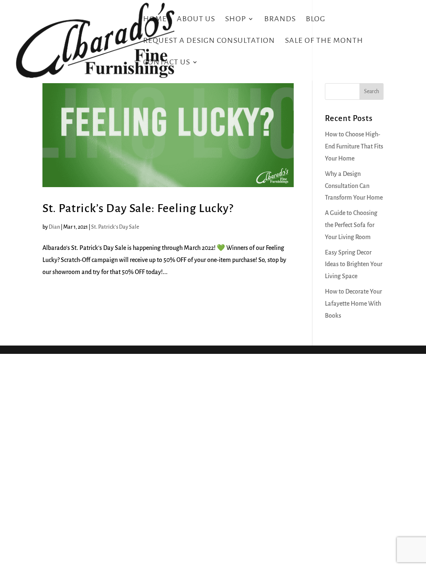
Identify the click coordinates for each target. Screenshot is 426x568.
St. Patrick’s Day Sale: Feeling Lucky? (137, 208)
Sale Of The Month (324, 40)
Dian (54, 227)
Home (155, 19)
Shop (235, 19)
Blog (315, 19)
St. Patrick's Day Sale (115, 227)
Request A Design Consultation (209, 40)
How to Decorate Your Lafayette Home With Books (353, 303)
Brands (280, 19)
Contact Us (166, 62)
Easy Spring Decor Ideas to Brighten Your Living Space (353, 264)
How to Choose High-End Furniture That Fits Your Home (354, 146)
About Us (196, 19)
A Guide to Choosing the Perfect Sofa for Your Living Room (351, 225)
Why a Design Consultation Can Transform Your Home (354, 185)
